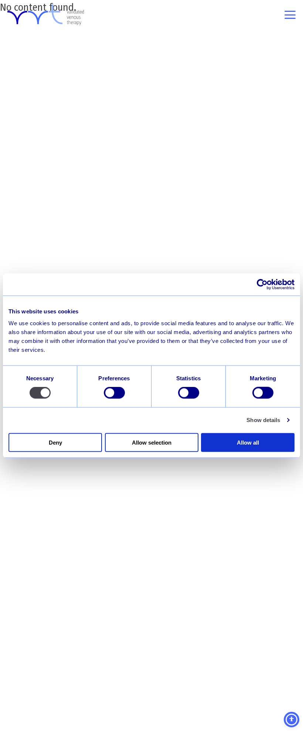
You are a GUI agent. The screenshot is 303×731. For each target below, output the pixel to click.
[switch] (114, 393)
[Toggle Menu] (290, 15)
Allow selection (151, 442)
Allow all (248, 442)
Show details (263, 420)
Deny (55, 442)
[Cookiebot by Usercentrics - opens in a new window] (262, 284)
